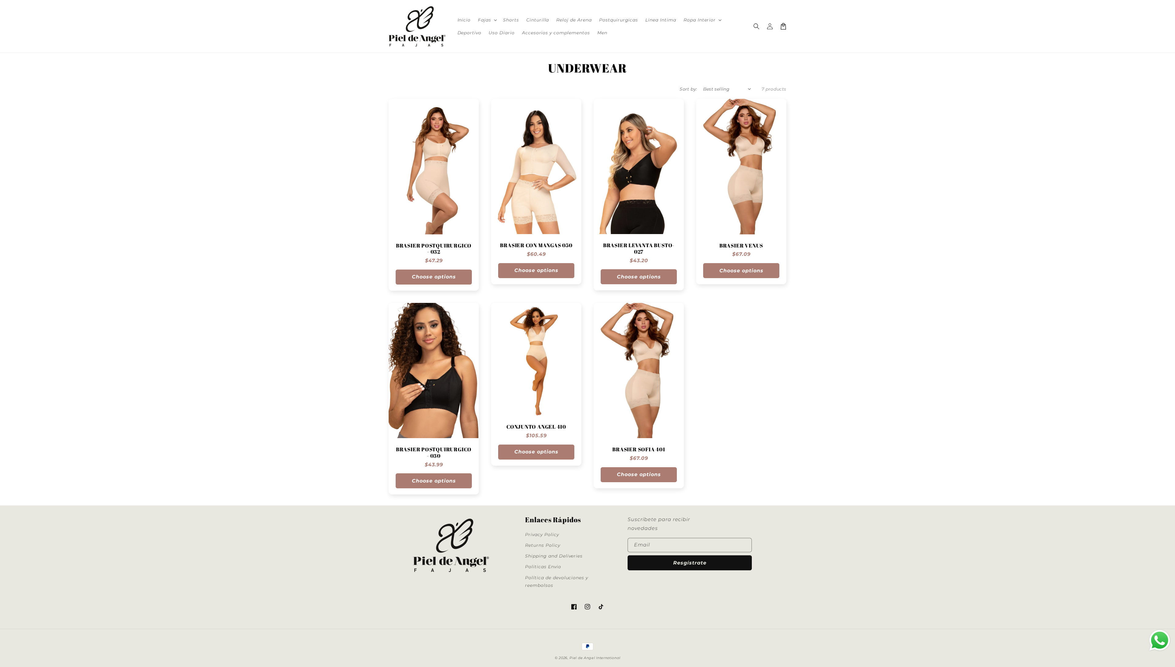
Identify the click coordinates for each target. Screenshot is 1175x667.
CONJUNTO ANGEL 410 (536, 427)
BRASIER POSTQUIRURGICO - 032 (434, 249)
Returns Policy (542, 545)
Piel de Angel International (594, 658)
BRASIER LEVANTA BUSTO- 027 (638, 248)
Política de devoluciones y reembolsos (556, 581)
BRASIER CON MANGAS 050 (536, 245)
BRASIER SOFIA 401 (638, 449)
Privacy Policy (542, 534)
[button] (486, 19)
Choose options (434, 277)
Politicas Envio (543, 566)
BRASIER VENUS (741, 246)
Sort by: (688, 89)
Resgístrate (690, 563)
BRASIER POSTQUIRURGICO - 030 (434, 452)
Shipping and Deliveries (554, 556)
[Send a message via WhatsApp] (1159, 640)
